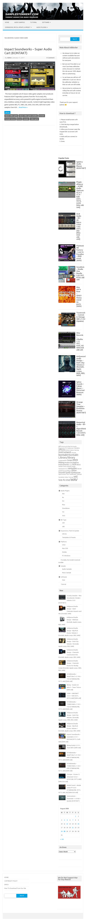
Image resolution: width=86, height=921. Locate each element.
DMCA (6, 884)
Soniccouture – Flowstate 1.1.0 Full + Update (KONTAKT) (73, 798)
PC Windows (66, 555)
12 (67, 824)
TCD (67, 474)
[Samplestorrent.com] (43, 19)
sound (60, 470)
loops (69, 460)
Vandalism (61, 477)
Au (63, 497)
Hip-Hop (76, 450)
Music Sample (66, 572)
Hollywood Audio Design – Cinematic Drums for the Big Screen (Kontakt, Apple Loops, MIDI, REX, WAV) (70, 665)
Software (45, 22)
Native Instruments (68, 463)
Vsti (68, 480)
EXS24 (68, 450)
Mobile (64, 552)
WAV (74, 480)
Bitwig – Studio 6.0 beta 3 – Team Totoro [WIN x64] (74, 687)
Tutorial (33, 22)
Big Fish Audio (72, 446)
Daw (63, 580)
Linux (64, 544)
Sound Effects (67, 470)
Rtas (63, 504)
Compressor (70, 448)
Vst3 (63, 515)
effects (61, 450)
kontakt (41, 116)
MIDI (75, 460)
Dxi (63, 501)
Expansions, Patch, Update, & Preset (17, 27)
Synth (68, 472)
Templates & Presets (69, 537)
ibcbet (60, 904)
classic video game (11, 116)
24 (61, 831)
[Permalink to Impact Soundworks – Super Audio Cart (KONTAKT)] (29, 91)
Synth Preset (62, 474)
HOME (6, 877)
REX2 (78, 465)
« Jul (62, 839)
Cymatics (77, 448)
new (70, 464)
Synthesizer (76, 473)
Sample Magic (71, 466)
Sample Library (62, 466)
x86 (63, 526)
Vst (63, 512)
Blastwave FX (62, 448)
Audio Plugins (41, 27)
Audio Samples (19, 22)
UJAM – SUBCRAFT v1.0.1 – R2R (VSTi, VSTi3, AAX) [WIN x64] (74, 696)
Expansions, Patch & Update (70, 531)
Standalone (66, 508)
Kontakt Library (10, 119)
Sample (63, 566)
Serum (79, 468)
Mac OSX (65, 548)
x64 (63, 523)
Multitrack (69, 463)
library (19, 119)
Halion (72, 450)
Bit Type (63, 520)
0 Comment (50, 58)
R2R (74, 464)
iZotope (73, 452)
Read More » (23, 107)
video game (34, 119)
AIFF (59, 446)
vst (76, 476)
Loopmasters (62, 460)
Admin (9, 58)
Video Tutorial (69, 477)
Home (7, 22)
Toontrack (72, 474)
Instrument (64, 452)
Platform (64, 541)
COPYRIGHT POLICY (10, 881)
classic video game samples (28, 116)
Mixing (61, 462)
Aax (63, 493)
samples (26, 119)
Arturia (63, 446)
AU (67, 446)
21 (73, 827)
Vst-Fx (62, 480)
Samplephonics (63, 468)
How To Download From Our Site (15, 888)
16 (78, 824)
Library (7, 112)
